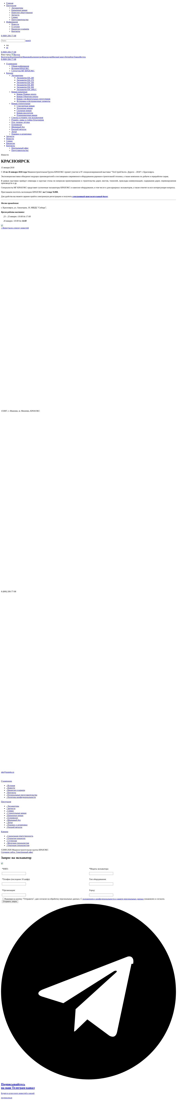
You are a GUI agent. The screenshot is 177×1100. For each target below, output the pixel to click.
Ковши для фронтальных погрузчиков (33, 99)
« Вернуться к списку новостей (15, 228)
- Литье (9, 822)
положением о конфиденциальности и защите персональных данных (113, 899)
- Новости (10, 788)
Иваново (26, 57)
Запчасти (15, 15)
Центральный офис (20, 148)
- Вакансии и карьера (15, 790)
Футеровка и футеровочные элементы (33, 101)
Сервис (14, 17)
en (7, 47)
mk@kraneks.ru (7, 772)
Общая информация (20, 66)
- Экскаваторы (12, 806)
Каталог (9, 73)
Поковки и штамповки (21, 134)
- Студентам (11, 841)
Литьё (14, 132)
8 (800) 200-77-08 (8, 36)
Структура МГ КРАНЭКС (22, 71)
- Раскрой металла (14, 827)
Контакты (15, 31)
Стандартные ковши (26, 106)
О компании (11, 64)
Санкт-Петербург (66, 57)
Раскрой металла (18, 129)
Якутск (17, 54)
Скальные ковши (24, 110)
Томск (76, 57)
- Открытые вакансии (15, 838)
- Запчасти (10, 808)
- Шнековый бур (13, 820)
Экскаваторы (17, 8)
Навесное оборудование (22, 12)
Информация (12, 22)
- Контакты (11, 792)
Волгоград (5, 57)
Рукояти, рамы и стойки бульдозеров (27, 120)
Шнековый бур (18, 127)
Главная (9, 3)
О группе (15, 27)
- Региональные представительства (21, 795)
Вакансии (10, 143)
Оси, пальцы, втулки (20, 122)
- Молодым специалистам (17, 843)
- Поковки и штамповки (16, 825)
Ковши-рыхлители (25, 113)
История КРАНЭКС (20, 68)
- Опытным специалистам (17, 845)
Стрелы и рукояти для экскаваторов (27, 117)
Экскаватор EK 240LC (27, 89)
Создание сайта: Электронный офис (17, 852)
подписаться (6, 1098)
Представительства (19, 19)
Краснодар (47, 57)
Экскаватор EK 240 (25, 78)
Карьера (4, 831)
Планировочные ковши (27, 115)
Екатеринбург (16, 57)
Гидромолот (16, 124)
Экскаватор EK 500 (25, 87)
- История (10, 785)
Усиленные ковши (25, 108)
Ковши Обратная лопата (27, 96)
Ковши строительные (20, 103)
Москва (55, 57)
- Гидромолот (12, 818)
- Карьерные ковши (14, 815)
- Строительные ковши (16, 813)
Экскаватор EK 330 (25, 82)
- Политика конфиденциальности (21, 797)
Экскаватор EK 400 (25, 85)
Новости (15, 24)
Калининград (36, 57)
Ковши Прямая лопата (26, 94)
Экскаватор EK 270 (25, 80)
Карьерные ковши (19, 10)
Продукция (11, 5)
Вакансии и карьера (20, 29)
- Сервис (10, 811)
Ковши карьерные (19, 92)
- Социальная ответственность (19, 836)
